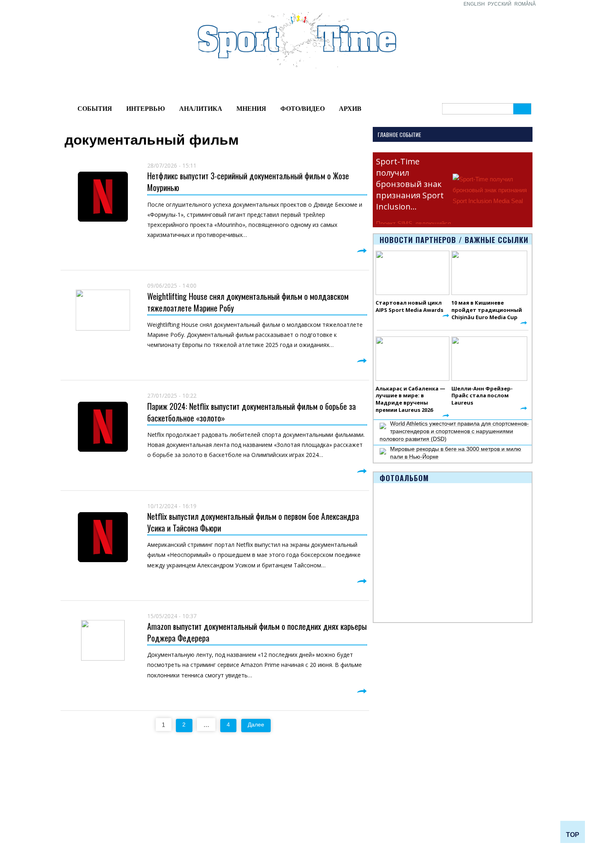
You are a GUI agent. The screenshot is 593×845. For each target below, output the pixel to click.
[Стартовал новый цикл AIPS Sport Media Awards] (412, 273)
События (94, 108)
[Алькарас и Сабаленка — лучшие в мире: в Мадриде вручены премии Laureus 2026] (412, 358)
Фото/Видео (302, 108)
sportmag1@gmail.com (506, 780)
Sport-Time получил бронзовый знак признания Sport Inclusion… (410, 184)
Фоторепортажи (317, 779)
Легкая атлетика (378, 779)
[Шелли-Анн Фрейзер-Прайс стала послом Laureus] (489, 358)
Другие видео (314, 797)
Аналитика (200, 108)
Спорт (244, 788)
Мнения (251, 108)
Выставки (66, 804)
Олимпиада (70, 779)
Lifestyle (125, 804)
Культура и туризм (78, 823)
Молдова (127, 779)
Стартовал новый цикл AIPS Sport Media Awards (409, 306)
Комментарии (133, 823)
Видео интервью (318, 788)
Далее (256, 724)
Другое (124, 814)
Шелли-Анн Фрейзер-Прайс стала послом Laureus (482, 396)
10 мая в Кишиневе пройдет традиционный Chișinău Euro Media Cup (486, 310)
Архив (350, 108)
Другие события (75, 814)
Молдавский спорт (199, 779)
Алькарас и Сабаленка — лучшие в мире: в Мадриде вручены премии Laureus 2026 (410, 399)
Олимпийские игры (382, 788)
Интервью (145, 108)
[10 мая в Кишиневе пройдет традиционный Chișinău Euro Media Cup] (489, 273)
